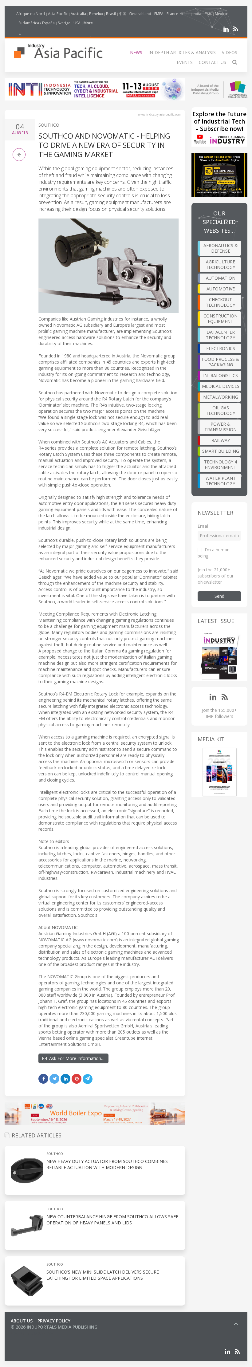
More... (90, 23)
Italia (185, 13)
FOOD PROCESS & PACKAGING (220, 362)
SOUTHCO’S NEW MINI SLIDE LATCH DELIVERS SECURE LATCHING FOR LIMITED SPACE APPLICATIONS (102, 1275)
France (172, 13)
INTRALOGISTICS (220, 375)
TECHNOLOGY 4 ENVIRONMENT (220, 464)
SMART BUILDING (220, 451)
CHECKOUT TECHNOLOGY (220, 302)
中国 (122, 13)
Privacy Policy (53, 1321)
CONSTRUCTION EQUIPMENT (220, 318)
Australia (78, 13)
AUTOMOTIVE (221, 289)
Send (219, 596)
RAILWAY (220, 440)
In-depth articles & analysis (182, 52)
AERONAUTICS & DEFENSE (220, 248)
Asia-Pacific (58, 13)
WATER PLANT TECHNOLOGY (221, 481)
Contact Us (212, 62)
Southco (48, 125)
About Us (22, 1321)
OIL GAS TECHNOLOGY (220, 410)
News (136, 52)
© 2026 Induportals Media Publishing (54, 1327)
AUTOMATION (220, 278)
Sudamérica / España (36, 23)
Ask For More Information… (75, 1058)
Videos (229, 52)
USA (77, 23)
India (197, 13)
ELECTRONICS (220, 348)
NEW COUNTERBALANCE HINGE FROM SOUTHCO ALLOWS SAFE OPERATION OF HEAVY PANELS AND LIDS (112, 1220)
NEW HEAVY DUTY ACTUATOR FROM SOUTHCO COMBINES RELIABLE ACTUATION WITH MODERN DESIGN (107, 1164)
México (221, 13)
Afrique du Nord (30, 13)
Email (204, 526)
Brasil (111, 13)
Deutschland (140, 13)
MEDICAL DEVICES (220, 386)
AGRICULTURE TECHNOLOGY (220, 264)
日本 (208, 13)
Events (185, 62)
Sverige (64, 23)
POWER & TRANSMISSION (220, 426)
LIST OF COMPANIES (32, 1333)
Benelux (96, 13)
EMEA (158, 13)
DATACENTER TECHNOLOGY (220, 335)
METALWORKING (220, 397)
